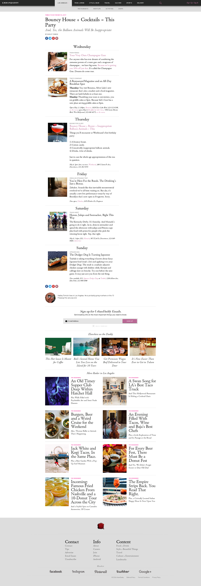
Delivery (140, 3)
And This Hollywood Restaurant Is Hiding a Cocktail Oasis (142, 395)
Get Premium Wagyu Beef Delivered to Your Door (114, 362)
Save (53, 38)
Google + (145, 572)
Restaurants (83, 9)
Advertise (69, 552)
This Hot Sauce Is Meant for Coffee (58, 360)
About (96, 545)
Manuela (87, 238)
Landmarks (121, 559)
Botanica (88, 107)
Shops (120, 9)
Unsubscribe (70, 559)
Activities (109, 9)
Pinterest (100, 572)
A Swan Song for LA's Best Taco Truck (142, 385)
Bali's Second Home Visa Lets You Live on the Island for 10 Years (86, 362)
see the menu (74, 110)
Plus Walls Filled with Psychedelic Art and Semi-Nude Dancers (84, 400)
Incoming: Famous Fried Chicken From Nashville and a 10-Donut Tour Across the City (84, 492)
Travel (107, 3)
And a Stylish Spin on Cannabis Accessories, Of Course (84, 508)
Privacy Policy (156, 577)
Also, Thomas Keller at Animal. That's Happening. (84, 432)
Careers (96, 549)
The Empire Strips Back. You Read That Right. (142, 488)
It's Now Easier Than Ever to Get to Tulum (143, 360)
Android (97, 559)
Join (95, 552)
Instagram (78, 572)
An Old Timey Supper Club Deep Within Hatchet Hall (83, 387)
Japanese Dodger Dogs (91, 278)
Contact (68, 545)
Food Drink (79, 3)
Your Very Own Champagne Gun (88, 55)
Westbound (92, 164)
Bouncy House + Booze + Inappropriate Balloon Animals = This (91, 127)
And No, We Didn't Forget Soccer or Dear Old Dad (140, 466)
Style (94, 3)
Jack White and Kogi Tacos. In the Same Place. (83, 452)
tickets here (77, 241)
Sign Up (190, 3)
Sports (129, 3)
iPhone (96, 555)
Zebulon (80, 201)
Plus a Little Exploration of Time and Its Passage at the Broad (142, 436)
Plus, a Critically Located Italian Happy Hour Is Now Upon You (142, 500)
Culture (118, 3)
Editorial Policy (131, 577)
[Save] (56, 38)
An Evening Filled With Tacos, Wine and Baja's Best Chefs (140, 423)
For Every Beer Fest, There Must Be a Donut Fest (141, 454)
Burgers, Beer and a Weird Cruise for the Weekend (82, 420)
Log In (196, 3)
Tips (67, 549)
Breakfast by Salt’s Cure (96, 110)
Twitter (123, 572)
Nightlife (97, 9)
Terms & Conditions (143, 577)
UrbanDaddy (10, 3)
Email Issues (70, 555)
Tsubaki (103, 278)
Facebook (56, 572)
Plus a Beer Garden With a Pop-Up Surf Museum (84, 462)
